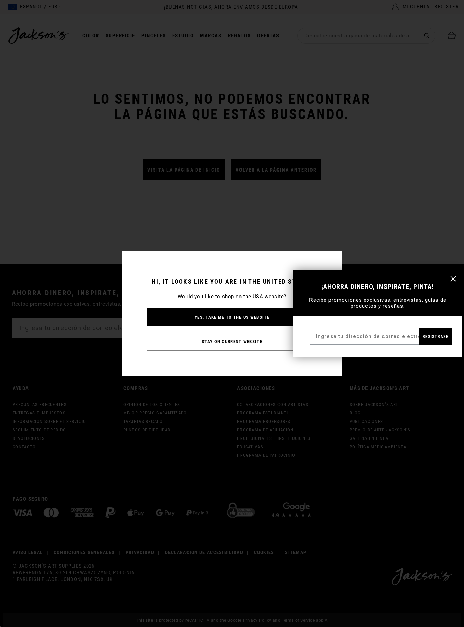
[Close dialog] (453, 279)
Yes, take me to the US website (232, 317)
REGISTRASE (435, 336)
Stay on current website (232, 341)
